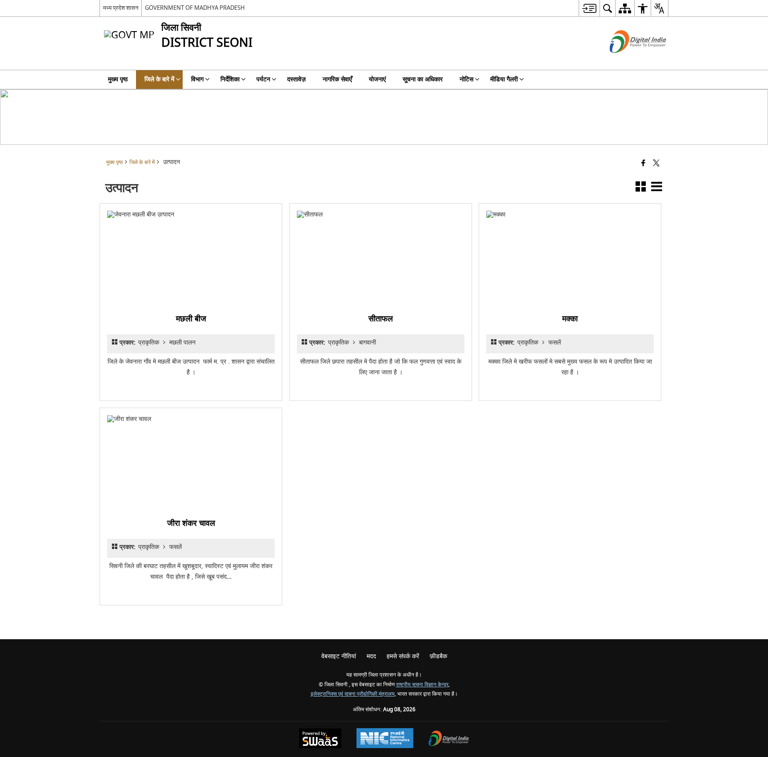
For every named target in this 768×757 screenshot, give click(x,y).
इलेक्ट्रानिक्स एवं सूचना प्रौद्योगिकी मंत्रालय (353, 694)
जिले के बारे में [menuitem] (159, 79)
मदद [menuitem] (371, 656)
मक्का (570, 319)
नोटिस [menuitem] (466, 79)
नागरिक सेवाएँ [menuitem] (337, 79)
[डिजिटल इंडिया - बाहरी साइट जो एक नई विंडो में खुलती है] (626, 60)
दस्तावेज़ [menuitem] (296, 79)
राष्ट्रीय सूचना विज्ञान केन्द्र (422, 685)
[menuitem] (589, 8)
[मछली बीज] (191, 257)
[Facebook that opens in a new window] (643, 164)
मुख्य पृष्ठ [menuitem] (118, 79)
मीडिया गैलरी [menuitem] (504, 79)
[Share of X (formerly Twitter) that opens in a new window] (656, 164)
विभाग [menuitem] (197, 79)
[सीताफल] (380, 257)
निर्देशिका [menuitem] (230, 79)
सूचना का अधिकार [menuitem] (423, 79)
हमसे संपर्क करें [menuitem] (403, 656)
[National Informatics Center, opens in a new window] (385, 739)
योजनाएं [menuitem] (377, 79)
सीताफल (380, 319)
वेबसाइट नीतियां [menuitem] (338, 656)
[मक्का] (570, 257)
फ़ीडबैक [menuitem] (438, 656)
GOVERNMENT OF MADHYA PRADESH (195, 8)
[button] (641, 188)
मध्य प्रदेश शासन (120, 8)
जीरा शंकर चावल (191, 523)
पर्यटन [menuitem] (263, 79)
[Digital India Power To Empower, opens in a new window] (449, 739)
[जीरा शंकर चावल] (191, 462)
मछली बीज (191, 319)
